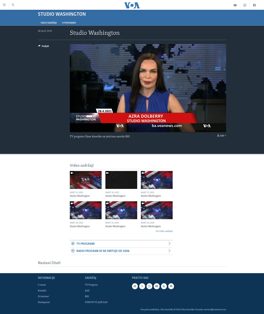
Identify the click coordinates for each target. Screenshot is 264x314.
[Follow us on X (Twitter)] (142, 286)
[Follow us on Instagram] (149, 286)
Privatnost (43, 296)
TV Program (91, 285)
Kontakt (42, 291)
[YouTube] (235, 5)
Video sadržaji (49, 23)
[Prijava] (171, 286)
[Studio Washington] (86, 180)
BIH (87, 296)
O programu (69, 23)
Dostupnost (44, 302)
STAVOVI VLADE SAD (96, 302)
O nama (42, 285)
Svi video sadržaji (164, 231)
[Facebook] (254, 5)
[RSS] (164, 286)
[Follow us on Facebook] (135, 286)
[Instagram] (245, 5)
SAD (87, 291)
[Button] (43, 47)
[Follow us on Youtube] (157, 286)
